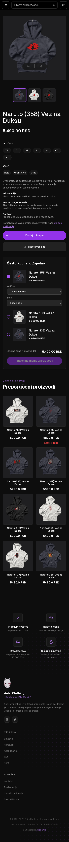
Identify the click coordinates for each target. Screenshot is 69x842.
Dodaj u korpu (34, 235)
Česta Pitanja (11, 799)
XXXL (7, 157)
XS (6, 150)
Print (6, 763)
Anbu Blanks (11, 751)
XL (47, 150)
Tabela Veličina (36, 246)
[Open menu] (5, 5)
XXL (57, 150)
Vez (6, 757)
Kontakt (8, 781)
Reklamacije (10, 787)
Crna (33, 172)
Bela (6, 172)
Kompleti (9, 744)
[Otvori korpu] (63, 5)
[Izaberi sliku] (19, 95)
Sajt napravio (34, 830)
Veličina (11, 286)
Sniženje (8, 738)
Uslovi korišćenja (13, 793)
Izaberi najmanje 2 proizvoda (34, 360)
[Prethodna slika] (28, 66)
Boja (9, 297)
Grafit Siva (20, 172)
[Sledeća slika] (41, 66)
